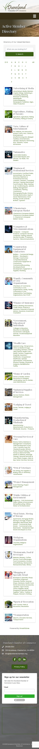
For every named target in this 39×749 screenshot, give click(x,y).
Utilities (28, 504)
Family (25, 290)
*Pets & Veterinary (22, 467)
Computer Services (26, 234)
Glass (25, 184)
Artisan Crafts (18, 133)
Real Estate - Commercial (22, 523)
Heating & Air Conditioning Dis (23, 185)
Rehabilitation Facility (21, 365)
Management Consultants (20, 189)
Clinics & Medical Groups (21, 348)
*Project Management (23, 481)
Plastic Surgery (22, 458)
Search (20, 54)
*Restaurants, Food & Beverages (23, 553)
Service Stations (18, 395)
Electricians (30, 182)
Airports (15, 618)
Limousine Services (25, 618)
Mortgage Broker (27, 519)
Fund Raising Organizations (22, 294)
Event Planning (18, 485)
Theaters (20, 142)
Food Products (18, 184)
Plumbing (23, 271)
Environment (29, 500)
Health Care (26, 352)
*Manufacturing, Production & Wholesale (21, 420)
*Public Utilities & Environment (21, 496)
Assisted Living (18, 346)
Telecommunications (27, 239)
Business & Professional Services (20, 178)
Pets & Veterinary (24, 472)
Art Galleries (17, 132)
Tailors (22, 592)
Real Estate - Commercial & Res (22, 525)
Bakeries (16, 558)
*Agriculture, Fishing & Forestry (23, 112)
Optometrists (17, 361)
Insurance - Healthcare (20, 356)
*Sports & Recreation (23, 601)
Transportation (18, 620)
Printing (15, 195)
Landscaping (17, 380)
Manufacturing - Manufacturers (18, 426)
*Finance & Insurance (23, 302)
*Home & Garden (21, 373)
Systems (16, 239)
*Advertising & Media (23, 88)
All (33, 62)
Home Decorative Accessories (23, 585)
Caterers (16, 181)
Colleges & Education (20, 328)
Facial (15, 451)
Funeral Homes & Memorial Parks (23, 452)
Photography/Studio (20, 193)
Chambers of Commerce (21, 286)
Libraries (16, 141)
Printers (30, 193)
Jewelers (16, 587)
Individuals (26, 332)
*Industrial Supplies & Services (22, 390)
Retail (26, 589)
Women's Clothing (25, 594)
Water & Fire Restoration (21, 506)
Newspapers (17, 102)
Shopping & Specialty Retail (22, 590)
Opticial (24, 359)
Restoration (23, 195)
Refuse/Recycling (19, 504)
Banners (30, 91)
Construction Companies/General (20, 259)
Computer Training (19, 236)
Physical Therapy (19, 362)
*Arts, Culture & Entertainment (20, 127)
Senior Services (21, 460)
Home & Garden (18, 377)
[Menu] (34, 16)
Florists (22, 581)
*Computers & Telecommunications (23, 227)
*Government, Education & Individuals (20, 323)
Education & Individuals (21, 330)
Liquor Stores (24, 587)
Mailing (15, 188)
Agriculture (16, 117)
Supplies (16, 592)
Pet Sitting (16, 471)
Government (17, 332)
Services (30, 460)
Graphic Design (18, 93)
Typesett (22, 200)
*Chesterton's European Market (21, 209)
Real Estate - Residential (21, 528)
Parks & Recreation (20, 605)
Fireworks (16, 581)
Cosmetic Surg (22, 447)
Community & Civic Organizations (19, 289)
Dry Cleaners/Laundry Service (22, 448)
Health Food (29, 583)
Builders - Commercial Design (23, 254)
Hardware (21, 583)
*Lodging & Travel (22, 404)
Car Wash (22, 159)
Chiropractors (28, 346)
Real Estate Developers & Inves (23, 529)
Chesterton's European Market (23, 213)
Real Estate (24, 522)
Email (6, 687)
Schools (15, 334)
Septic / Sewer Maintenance (23, 196)
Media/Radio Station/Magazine (19, 99)
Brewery (22, 558)
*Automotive (19, 152)
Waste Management (21, 396)
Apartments (17, 519)
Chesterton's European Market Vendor (21, 218)
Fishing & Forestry (27, 119)
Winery (28, 565)
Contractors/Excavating (21, 265)
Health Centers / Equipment (22, 353)
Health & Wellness (19, 455)
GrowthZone (24, 628)
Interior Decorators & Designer (21, 377)
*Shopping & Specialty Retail (20, 573)
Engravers (24, 579)
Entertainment (24, 139)
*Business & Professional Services (23, 169)
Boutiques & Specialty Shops (23, 578)
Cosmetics (16, 579)
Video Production (19, 104)
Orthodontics (27, 361)
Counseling (17, 350)
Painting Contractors (20, 190)
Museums (23, 141)
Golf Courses (17, 605)
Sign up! (19, 696)
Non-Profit (26, 295)
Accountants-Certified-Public (23, 173)
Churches (16, 543)
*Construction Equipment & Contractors (20, 249)
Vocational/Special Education (22, 334)
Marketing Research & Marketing (20, 96)
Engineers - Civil (18, 500)
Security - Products (27, 429)
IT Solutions (28, 237)
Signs (31, 102)
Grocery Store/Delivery (22, 562)
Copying (22, 182)
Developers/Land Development (19, 268)
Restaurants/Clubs (19, 565)
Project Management (20, 486)
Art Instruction (27, 132)
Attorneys (16, 177)
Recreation (25, 606)
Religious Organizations (19, 544)
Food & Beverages (25, 559)
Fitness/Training (23, 451)
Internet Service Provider (22, 236)
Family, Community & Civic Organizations (23, 291)
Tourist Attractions (20, 143)
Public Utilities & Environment (23, 502)
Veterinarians (17, 474)
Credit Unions (17, 308)
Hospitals (16, 355)
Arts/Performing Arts (20, 137)
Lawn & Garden (27, 380)
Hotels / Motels (18, 407)
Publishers (25, 102)
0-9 (6, 62)
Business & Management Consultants (22, 443)
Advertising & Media (20, 91)
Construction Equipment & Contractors (22, 262)
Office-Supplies (18, 589)
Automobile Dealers (20, 155)
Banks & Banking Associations (23, 306)
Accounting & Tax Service (21, 175)
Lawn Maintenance (19, 382)
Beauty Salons (18, 442)
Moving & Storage (19, 521)
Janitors (31, 186)
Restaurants (28, 563)
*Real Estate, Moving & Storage (23, 514)
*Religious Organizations (20, 538)
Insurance (22, 311)
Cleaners (23, 181)
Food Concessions (19, 561)
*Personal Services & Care (23, 437)
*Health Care (19, 343)
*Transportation (21, 614)
